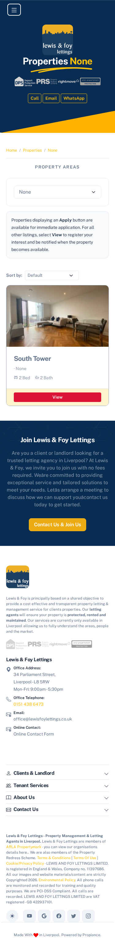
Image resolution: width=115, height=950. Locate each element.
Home (11, 150)
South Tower (32, 358)
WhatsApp (73, 98)
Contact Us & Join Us (57, 524)
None (52, 150)
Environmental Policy (57, 880)
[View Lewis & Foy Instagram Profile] (88, 916)
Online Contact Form (33, 734)
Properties (32, 150)
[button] (106, 774)
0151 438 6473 (28, 704)
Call (35, 98)
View (57, 397)
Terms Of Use (84, 858)
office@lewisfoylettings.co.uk (42, 718)
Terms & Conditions (54, 858)
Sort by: (14, 275)
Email (51, 98)
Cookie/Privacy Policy (25, 863)
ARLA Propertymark (23, 847)
